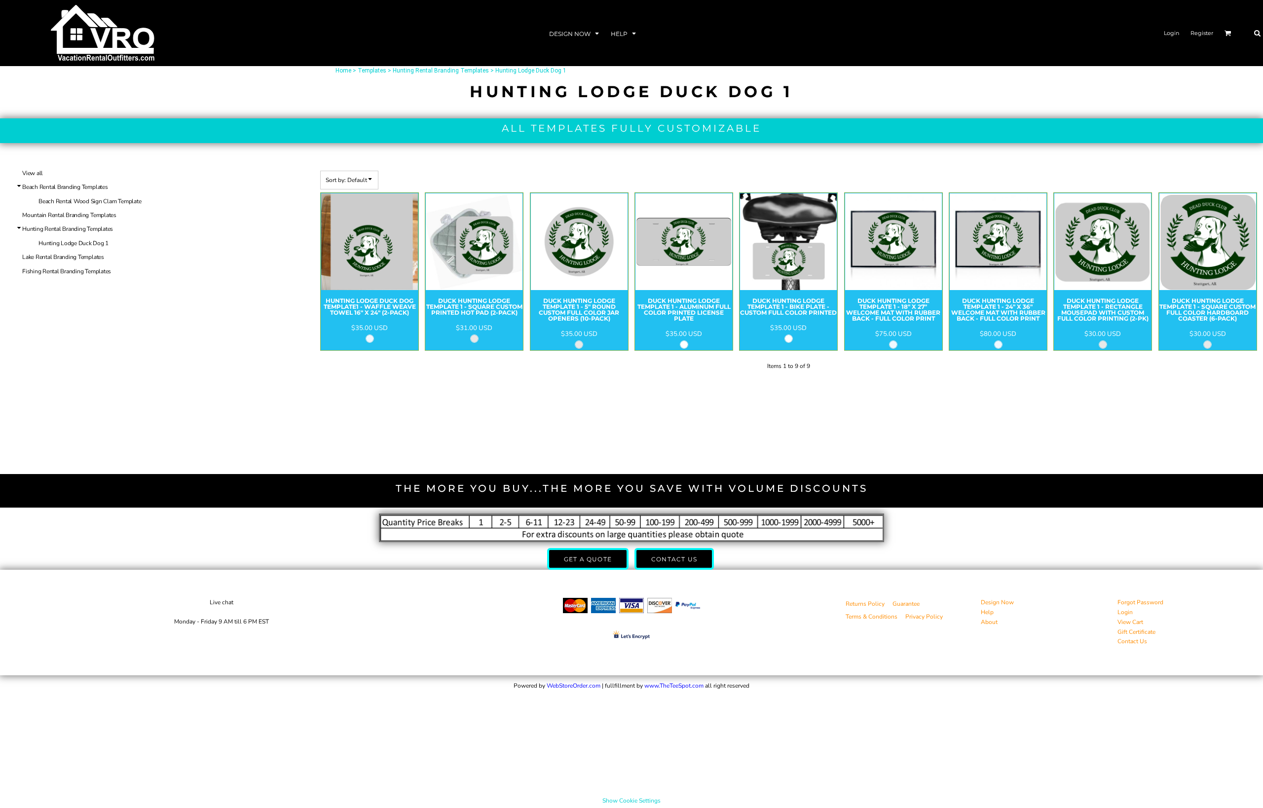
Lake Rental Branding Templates (63, 257)
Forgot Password (1140, 602)
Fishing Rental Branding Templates (66, 271)
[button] (575, 33)
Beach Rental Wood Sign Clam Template (89, 201)
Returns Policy (865, 604)
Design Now (997, 602)
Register (1201, 33)
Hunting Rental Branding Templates (441, 70)
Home (343, 70)
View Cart (1130, 622)
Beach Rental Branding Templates (65, 187)
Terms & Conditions (871, 617)
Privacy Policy (924, 617)
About (989, 622)
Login (1171, 33)
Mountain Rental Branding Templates (69, 215)
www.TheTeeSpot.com (674, 686)
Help (987, 612)
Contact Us (1132, 641)
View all (32, 173)
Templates (372, 70)
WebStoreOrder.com (573, 686)
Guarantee (906, 604)
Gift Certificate (1136, 632)
